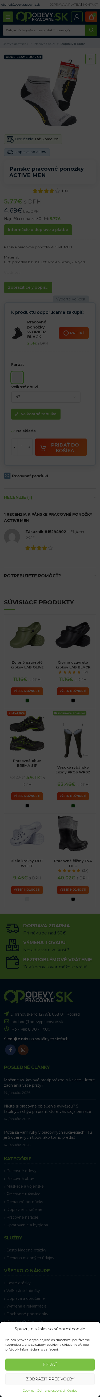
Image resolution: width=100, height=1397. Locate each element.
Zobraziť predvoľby (50, 1379)
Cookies (28, 1390)
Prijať (50, 1364)
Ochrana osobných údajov (57, 1390)
